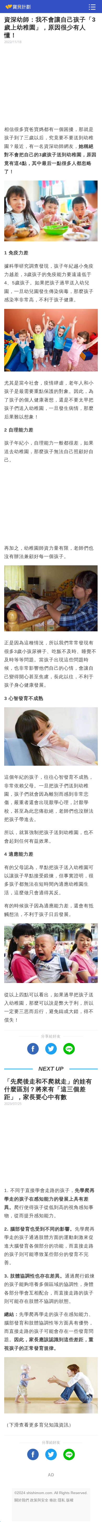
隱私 (61, 1500)
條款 (53, 1500)
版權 (69, 1500)
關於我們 (21, 1500)
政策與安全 (39, 1500)
